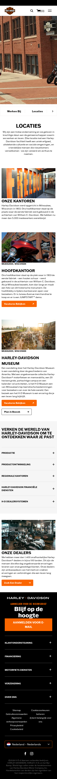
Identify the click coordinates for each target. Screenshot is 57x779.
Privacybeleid (16, 725)
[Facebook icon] (25, 754)
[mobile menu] (49, 11)
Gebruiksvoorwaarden (17, 714)
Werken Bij (14, 111)
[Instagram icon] (32, 754)
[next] (53, 111)
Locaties (37, 111)
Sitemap (17, 710)
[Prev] (4, 111)
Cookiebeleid (16, 729)
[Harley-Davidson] (28, 598)
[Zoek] (32, 11)
